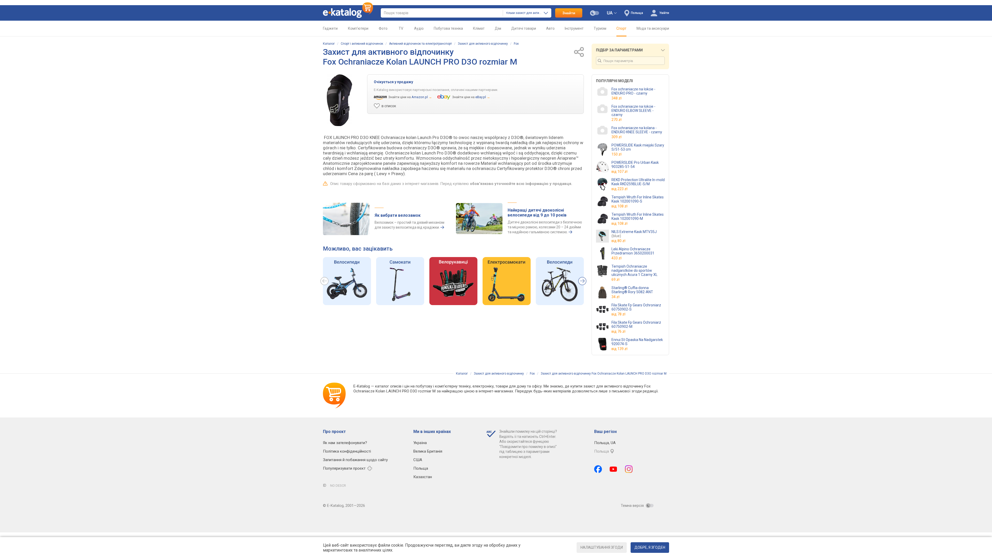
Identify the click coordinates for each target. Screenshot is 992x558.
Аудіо (419, 28)
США (417, 460)
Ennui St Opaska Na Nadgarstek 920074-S (637, 342)
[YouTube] (613, 469)
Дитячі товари (523, 28)
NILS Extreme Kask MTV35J (634, 234)
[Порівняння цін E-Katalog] (348, 13)
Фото (383, 28)
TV (401, 28)
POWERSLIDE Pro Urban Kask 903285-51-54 (635, 164)
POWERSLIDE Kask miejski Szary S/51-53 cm (637, 147)
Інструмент (574, 28)
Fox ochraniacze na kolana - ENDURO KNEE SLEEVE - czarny (636, 130)
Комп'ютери (358, 28)
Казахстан (422, 477)
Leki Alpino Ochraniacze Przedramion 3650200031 (632, 251)
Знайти (568, 13)
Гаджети (330, 28)
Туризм (600, 28)
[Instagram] (629, 469)
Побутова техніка (448, 28)
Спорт (621, 28)
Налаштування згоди (601, 547)
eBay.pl (480, 97)
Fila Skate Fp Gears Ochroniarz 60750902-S (636, 307)
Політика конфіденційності (347, 451)
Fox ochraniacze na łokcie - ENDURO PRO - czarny (633, 91)
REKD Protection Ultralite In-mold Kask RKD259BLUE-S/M (638, 182)
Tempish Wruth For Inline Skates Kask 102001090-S (637, 199)
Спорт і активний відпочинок (362, 43)
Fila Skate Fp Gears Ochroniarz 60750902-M (636, 324)
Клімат (479, 28)
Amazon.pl (420, 97)
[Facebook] (598, 469)
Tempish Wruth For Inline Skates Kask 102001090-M (637, 216)
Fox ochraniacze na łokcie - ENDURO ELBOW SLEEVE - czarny (633, 110)
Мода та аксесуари (653, 28)
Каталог (329, 43)
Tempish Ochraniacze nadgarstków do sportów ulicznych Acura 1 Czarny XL (634, 270)
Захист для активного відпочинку (483, 43)
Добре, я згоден (649, 547)
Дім (498, 28)
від (619, 171)
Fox (516, 43)
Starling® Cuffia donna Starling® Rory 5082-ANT (632, 290)
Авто (550, 28)
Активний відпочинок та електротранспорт (420, 43)
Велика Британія (427, 451)
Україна (420, 442)
